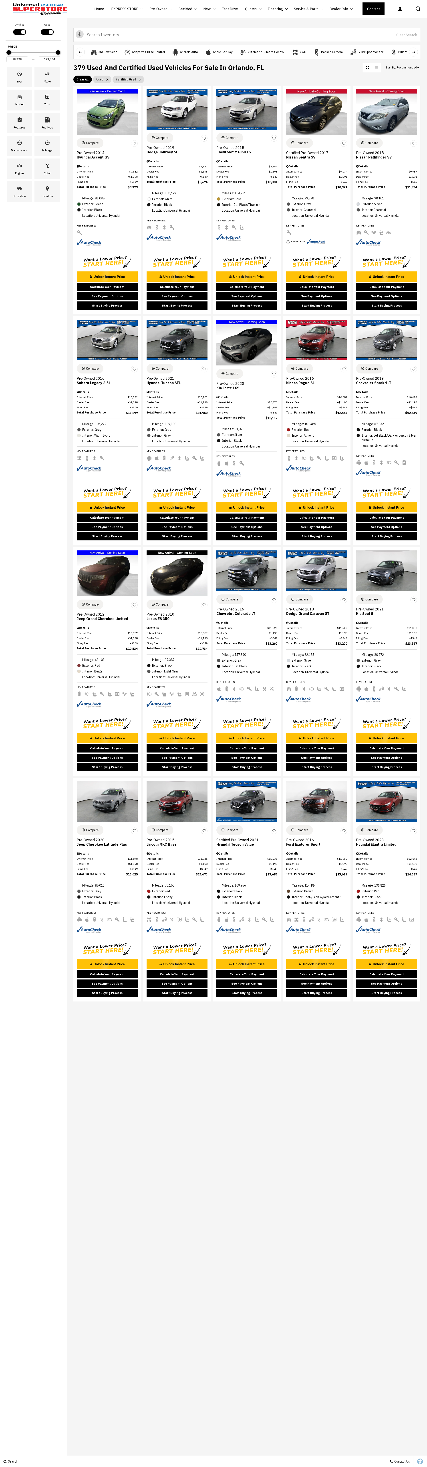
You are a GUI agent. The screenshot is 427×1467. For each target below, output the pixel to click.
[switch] (19, 28)
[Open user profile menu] (400, 9)
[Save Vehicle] (134, 143)
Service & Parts (306, 9)
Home (99, 9)
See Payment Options (107, 296)
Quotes (251, 9)
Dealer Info (339, 9)
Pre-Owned (158, 9)
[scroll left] (80, 52)
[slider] (8, 52)
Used (47, 24)
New (207, 10)
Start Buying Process (107, 305)
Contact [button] (373, 9)
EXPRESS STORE (124, 9)
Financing (275, 9)
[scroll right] (413, 52)
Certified (185, 9)
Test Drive (230, 9)
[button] (418, 9)
